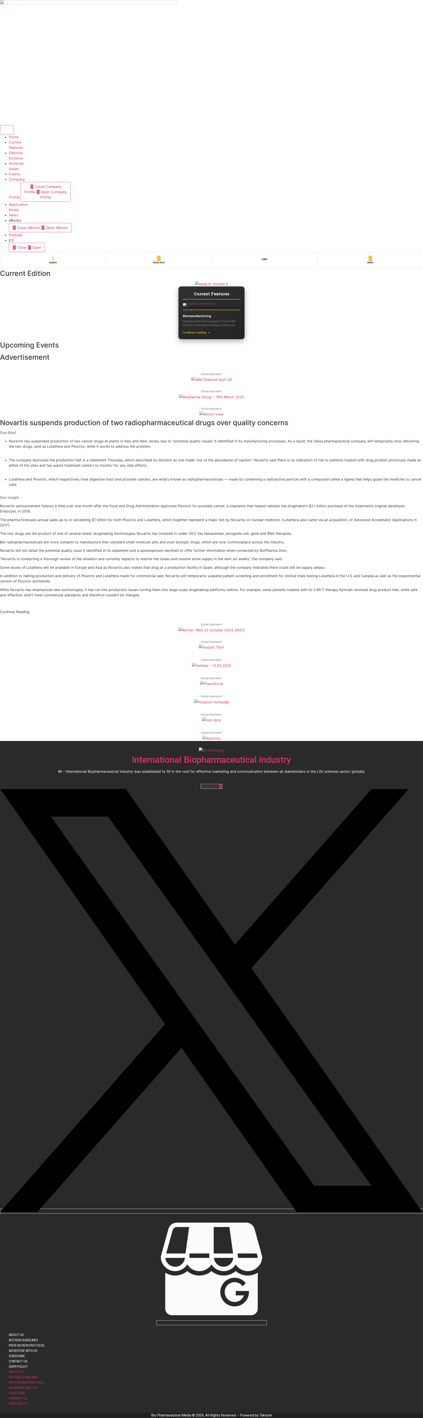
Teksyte (266, 1415)
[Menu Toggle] (7, 129)
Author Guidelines (23, 1340)
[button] (15, 612)
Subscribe (17, 1356)
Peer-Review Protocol (27, 1345)
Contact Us (18, 1361)
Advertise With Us (23, 1351)
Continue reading (194, 332)
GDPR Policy (18, 1366)
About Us (16, 1335)
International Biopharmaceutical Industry (211, 760)
